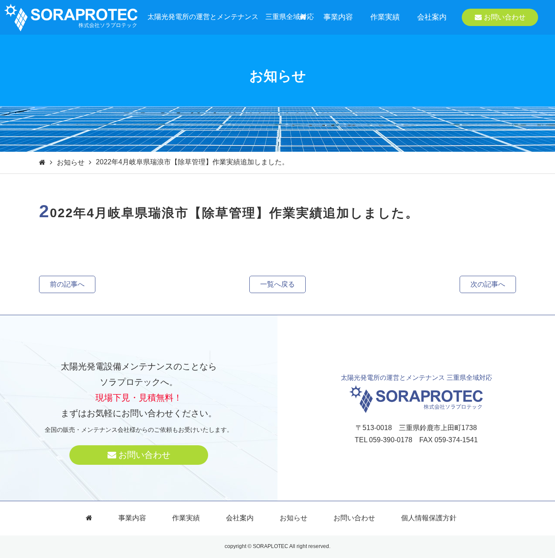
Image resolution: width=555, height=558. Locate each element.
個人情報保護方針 (429, 518)
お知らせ (71, 162)
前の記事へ (67, 284)
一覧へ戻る (277, 284)
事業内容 (338, 17)
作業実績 (385, 17)
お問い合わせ (505, 17)
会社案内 (432, 17)
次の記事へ (487, 284)
